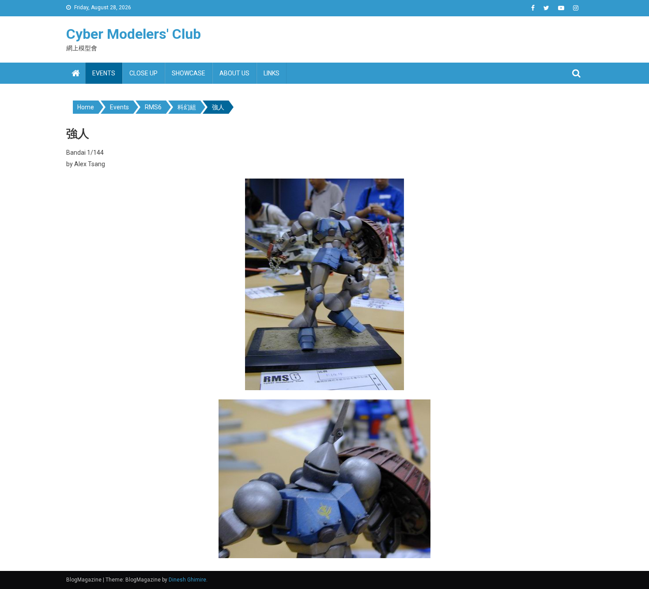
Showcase (188, 73)
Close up (143, 73)
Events (103, 73)
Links (271, 73)
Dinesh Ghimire (187, 580)
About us (234, 73)
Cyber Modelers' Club (133, 34)
